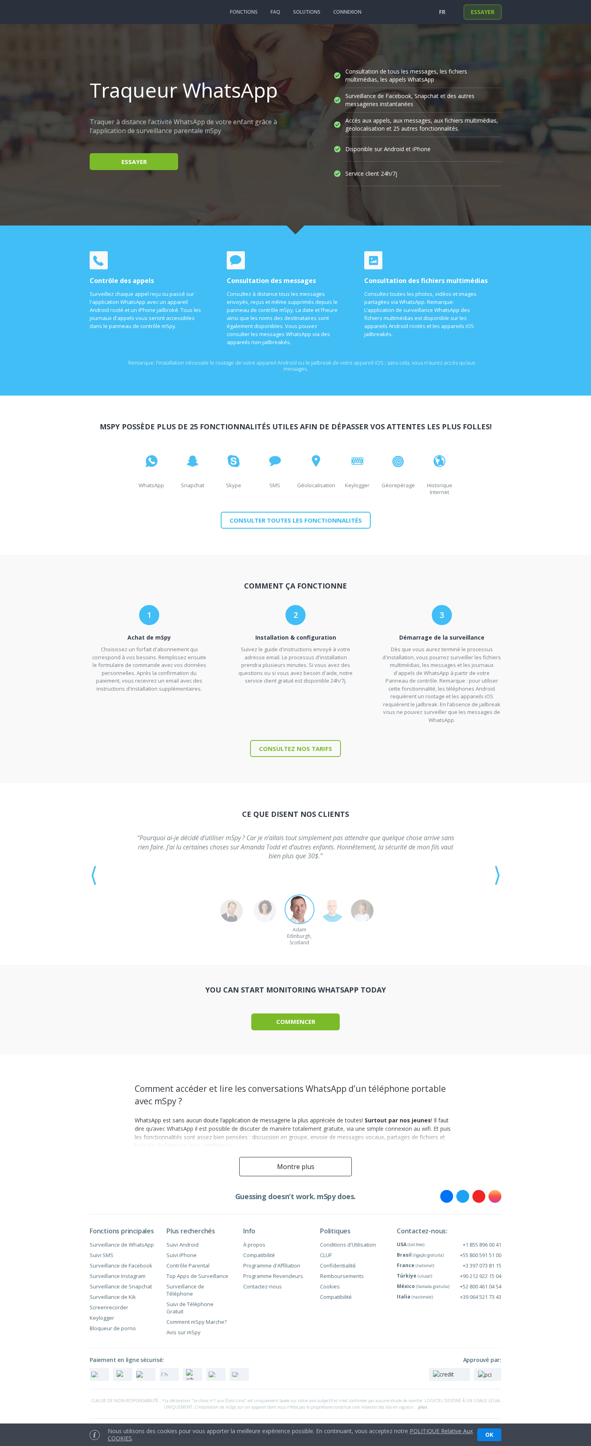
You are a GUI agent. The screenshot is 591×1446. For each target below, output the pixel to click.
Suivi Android (182, 1244)
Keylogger (102, 1317)
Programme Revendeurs (273, 1276)
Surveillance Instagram (118, 1276)
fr (442, 12)
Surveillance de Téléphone (185, 1290)
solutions (306, 11)
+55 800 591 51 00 (480, 1255)
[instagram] (494, 1196)
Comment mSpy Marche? (196, 1321)
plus (422, 1407)
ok (489, 1434)
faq (275, 11)
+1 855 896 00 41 (482, 1244)
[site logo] (106, 12)
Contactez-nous (262, 1286)
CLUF (326, 1255)
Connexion (347, 11)
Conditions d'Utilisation (348, 1244)
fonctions (244, 11)
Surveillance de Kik (113, 1296)
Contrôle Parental (187, 1265)
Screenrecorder (109, 1307)
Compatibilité (259, 1255)
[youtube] (478, 1196)
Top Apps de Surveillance (197, 1276)
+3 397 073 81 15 (482, 1265)
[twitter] (462, 1196)
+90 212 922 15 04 (480, 1276)
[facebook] (446, 1196)
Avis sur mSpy (183, 1332)
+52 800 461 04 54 (480, 1286)
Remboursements (342, 1276)
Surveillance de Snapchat (121, 1286)
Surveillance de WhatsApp (122, 1244)
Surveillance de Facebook (121, 1265)
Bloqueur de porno (113, 1328)
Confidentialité (338, 1265)
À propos (254, 1244)
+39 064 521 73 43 (480, 1296)
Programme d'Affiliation (271, 1265)
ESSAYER (483, 12)
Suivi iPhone (181, 1255)
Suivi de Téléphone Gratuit (189, 1307)
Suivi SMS (101, 1255)
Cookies (330, 1286)
